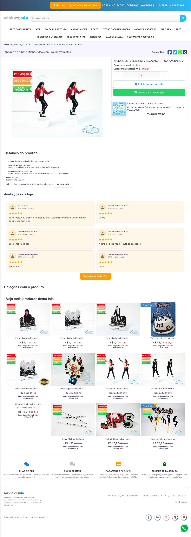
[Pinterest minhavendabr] (175, 517)
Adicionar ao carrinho (150, 84)
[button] (148, 5)
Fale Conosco (181, 502)
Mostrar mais (63, 184)
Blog (167, 495)
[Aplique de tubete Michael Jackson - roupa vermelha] (57, 103)
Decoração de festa (23, 44)
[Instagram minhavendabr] (166, 517)
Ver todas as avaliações (95, 276)
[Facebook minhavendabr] (148, 517)
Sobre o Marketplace (152, 495)
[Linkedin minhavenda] (157, 517)
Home (10, 44)
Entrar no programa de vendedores (75, 5)
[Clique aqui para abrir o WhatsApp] (184, 528)
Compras (132, 5)
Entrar (163, 5)
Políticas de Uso (180, 495)
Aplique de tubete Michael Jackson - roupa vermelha (58, 44)
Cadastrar (177, 5)
